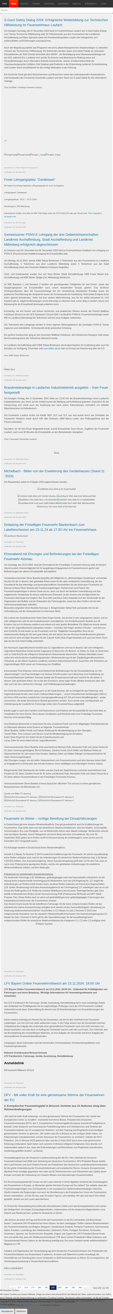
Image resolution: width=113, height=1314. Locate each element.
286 (80, 1287)
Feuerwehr (63, 3)
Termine (36, 3)
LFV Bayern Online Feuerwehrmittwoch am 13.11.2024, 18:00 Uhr (52, 983)
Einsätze (24, 3)
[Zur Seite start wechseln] (11, 1286)
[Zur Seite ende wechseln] (88, 1286)
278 (26, 1287)
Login (103, 3)
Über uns (76, 3)
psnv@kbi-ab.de (52, 348)
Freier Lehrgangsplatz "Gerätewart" (30, 179)
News (13, 3)
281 (46, 1287)
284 (66, 1287)
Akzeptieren (7, 1311)
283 (59, 1287)
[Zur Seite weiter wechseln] (85, 1286)
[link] (56, 97)
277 (19, 1287)
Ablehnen (21, 1311)
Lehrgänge (49, 3)
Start (4, 3)
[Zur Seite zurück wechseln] (14, 1286)
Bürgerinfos (91, 3)
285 (73, 1287)
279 (32, 1287)
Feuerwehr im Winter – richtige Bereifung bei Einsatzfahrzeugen (50, 818)
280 (39, 1287)
